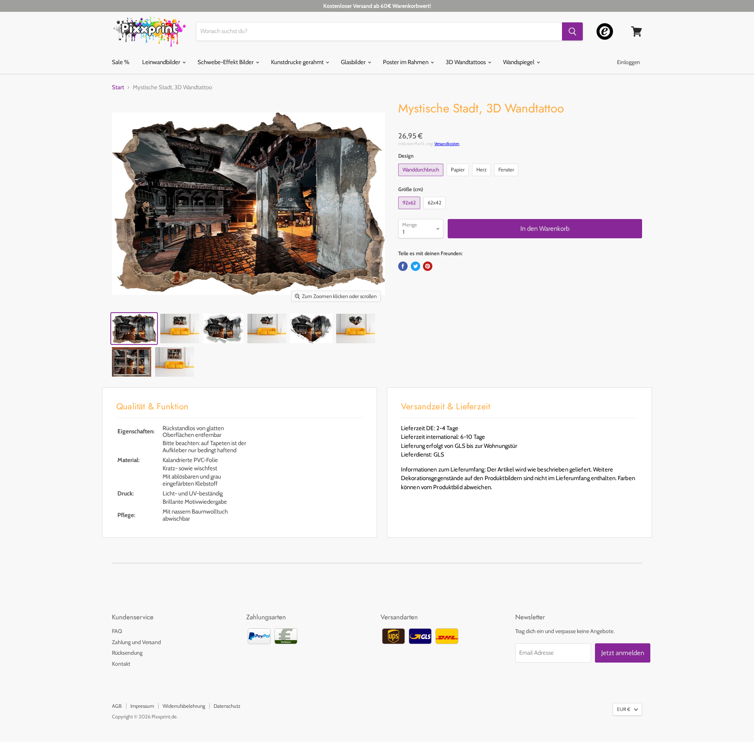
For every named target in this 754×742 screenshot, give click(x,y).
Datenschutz (227, 706)
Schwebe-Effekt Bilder (226, 62)
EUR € (623, 709)
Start (118, 87)
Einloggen (628, 62)
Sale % (120, 62)
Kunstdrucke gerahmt (298, 62)
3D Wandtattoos (466, 62)
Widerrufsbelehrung (184, 706)
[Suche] (572, 31)
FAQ (117, 631)
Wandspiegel (519, 62)
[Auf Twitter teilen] (415, 266)
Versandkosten (446, 143)
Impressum (142, 706)
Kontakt (121, 663)
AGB (117, 706)
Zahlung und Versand (136, 642)
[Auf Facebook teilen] (403, 266)
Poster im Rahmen (406, 62)
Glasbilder (354, 62)
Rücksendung (127, 652)
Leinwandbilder (161, 62)
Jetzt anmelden (622, 653)
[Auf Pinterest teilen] (427, 266)
